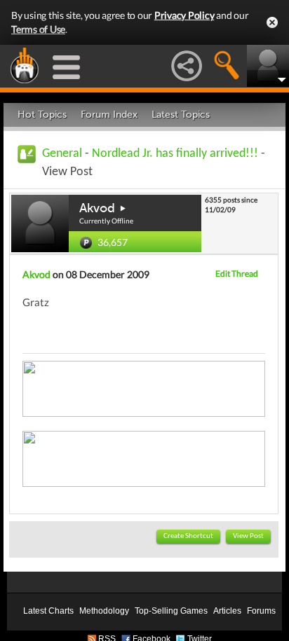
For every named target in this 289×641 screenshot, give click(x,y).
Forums (261, 611)
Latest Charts (48, 611)
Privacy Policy (184, 15)
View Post (248, 536)
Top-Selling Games (171, 611)
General (62, 153)
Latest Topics (181, 114)
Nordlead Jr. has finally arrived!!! (175, 153)
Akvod (97, 208)
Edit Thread (236, 273)
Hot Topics (42, 114)
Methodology (104, 611)
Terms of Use (38, 29)
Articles (227, 611)
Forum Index (109, 114)
